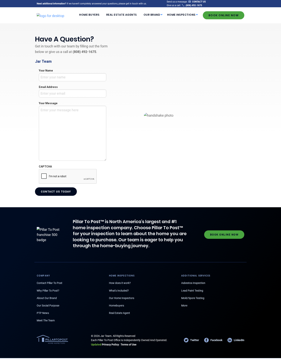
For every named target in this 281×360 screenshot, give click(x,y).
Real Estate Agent (119, 312)
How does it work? (120, 282)
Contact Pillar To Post (49, 282)
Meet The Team (46, 320)
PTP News (43, 312)
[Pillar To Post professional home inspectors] (50, 15)
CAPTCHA (45, 166)
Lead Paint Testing (192, 290)
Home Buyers (89, 15)
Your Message (48, 103)
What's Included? (119, 290)
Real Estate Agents (121, 15)
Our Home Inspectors (121, 298)
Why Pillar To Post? (48, 290)
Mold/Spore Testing (192, 298)
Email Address (48, 87)
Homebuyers (116, 305)
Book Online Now (224, 15)
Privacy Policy (105, 344)
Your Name (46, 70)
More (184, 305)
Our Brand (152, 15)
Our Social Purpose (48, 305)
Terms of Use (128, 344)
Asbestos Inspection (193, 282)
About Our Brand (47, 298)
